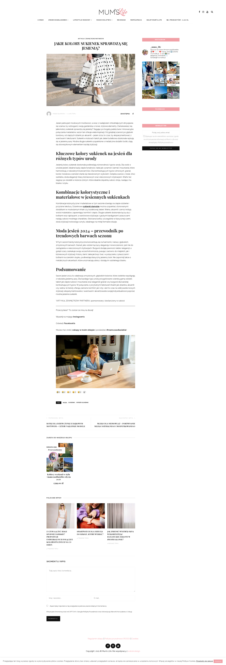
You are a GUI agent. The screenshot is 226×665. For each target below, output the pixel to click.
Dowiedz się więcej (204, 661)
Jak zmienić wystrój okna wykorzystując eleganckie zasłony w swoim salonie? (120, 535)
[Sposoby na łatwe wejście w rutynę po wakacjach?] (161, 92)
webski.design (134, 651)
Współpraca (136, 20)
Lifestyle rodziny (81, 20)
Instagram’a (79, 317)
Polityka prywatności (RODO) (117, 639)
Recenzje (121, 20)
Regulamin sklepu (95, 639)
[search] (212, 11)
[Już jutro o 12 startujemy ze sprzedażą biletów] (173, 80)
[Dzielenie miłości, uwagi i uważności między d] (173, 92)
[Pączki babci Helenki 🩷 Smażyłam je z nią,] (173, 68)
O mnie (41, 20)
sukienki (71, 402)
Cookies (134, 639)
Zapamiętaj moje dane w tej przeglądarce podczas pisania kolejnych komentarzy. (78, 606)
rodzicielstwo (104, 20)
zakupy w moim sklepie (83, 330)
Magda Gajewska (59, 114)
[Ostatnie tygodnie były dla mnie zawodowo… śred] (148, 80)
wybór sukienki (82, 402)
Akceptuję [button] (218, 661)
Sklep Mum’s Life (154, 20)
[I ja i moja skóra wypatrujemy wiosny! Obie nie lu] (161, 80)
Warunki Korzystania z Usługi (121, 612)
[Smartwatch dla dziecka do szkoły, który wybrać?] (91, 516)
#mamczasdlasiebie (57, 20)
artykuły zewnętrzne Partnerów (91, 38)
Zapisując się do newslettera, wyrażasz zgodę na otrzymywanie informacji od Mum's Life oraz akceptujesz (161, 139)
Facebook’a (69, 323)
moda (65, 402)
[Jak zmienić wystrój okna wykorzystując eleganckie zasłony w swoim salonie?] (121, 516)
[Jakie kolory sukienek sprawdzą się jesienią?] (90, 80)
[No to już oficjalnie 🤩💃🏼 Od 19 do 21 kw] (148, 92)
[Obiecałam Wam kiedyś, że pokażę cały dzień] (161, 68)
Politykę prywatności (165, 142)
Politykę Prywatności (90, 612)
